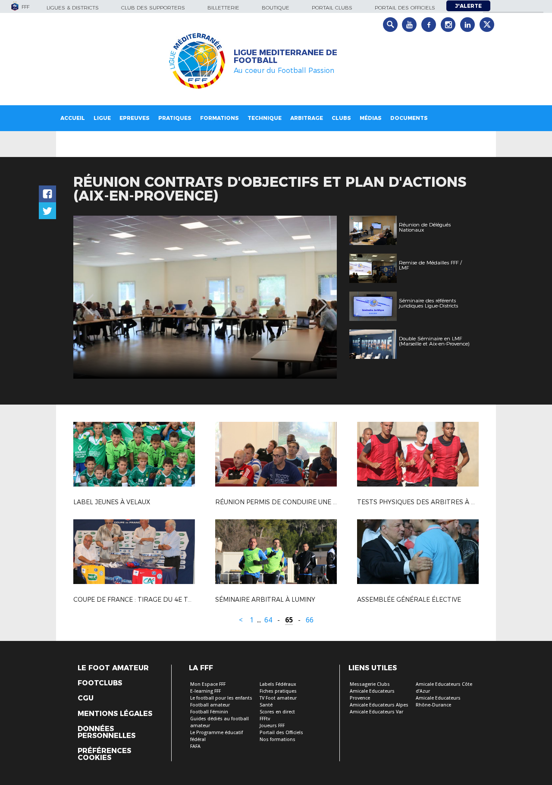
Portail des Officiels (281, 732)
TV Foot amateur (278, 698)
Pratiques (174, 118)
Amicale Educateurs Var (376, 712)
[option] (205, 297)
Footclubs (100, 683)
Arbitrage (306, 118)
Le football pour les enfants (221, 698)
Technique (265, 118)
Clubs (341, 118)
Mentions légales (115, 713)
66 (310, 620)
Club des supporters (153, 7)
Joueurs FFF (272, 725)
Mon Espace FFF (208, 684)
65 (289, 620)
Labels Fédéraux (278, 684)
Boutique (275, 7)
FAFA (195, 746)
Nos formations (277, 739)
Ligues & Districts (73, 7)
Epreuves (134, 118)
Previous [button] (87, 298)
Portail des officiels (405, 7)
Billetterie (223, 7)
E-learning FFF (205, 691)
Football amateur (210, 705)
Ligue (102, 118)
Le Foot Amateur (113, 668)
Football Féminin (209, 712)
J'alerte (468, 6)
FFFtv (265, 719)
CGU (86, 698)
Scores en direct (277, 712)
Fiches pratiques (278, 691)
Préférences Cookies (104, 754)
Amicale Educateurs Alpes (379, 705)
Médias (371, 118)
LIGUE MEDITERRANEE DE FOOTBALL (285, 56)
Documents (409, 118)
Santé (266, 705)
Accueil (72, 118)
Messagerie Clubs (370, 684)
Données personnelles (106, 732)
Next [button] (321, 298)
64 (268, 620)
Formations (219, 118)
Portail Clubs (332, 7)
